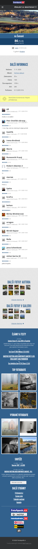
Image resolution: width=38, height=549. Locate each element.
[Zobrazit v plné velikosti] (19, 21)
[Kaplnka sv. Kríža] (11, 311)
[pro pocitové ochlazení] (5, 293)
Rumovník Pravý (14, 157)
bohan (9, 205)
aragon (9, 222)
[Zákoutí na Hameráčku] (5, 311)
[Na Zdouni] (28, 311)
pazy (16, 48)
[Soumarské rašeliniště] (5, 316)
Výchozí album (19, 73)
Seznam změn (19, 496)
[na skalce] (22, 293)
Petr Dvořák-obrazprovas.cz (16, 121)
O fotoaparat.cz (19, 493)
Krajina (22, 52)
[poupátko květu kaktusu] (16, 287)
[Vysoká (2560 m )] (22, 311)
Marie (9, 149)
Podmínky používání (19, 499)
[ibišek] (28, 287)
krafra (9, 197)
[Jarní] (11, 316)
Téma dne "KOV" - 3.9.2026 (18, 465)
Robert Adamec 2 (14, 166)
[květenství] (5, 287)
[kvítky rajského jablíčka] (11, 293)
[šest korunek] (11, 287)
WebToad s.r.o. (26, 543)
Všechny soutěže (17, 482)
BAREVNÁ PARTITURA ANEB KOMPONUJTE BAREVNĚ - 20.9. (18, 471)
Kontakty (19, 502)
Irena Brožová (13, 140)
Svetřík (9, 132)
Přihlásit (18, 7)
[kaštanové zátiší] (16, 293)
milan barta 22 (13, 256)
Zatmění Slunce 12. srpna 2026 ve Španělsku (19, 341)
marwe (9, 177)
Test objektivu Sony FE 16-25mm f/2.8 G (19, 363)
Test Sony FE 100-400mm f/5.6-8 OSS (19, 351)
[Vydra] (16, 316)
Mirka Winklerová (15, 214)
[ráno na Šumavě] (22, 287)
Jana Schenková (13, 248)
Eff (7, 109)
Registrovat (30, 7)
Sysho (9, 188)
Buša (8, 239)
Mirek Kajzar (12, 231)
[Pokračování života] (16, 311)
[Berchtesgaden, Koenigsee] (22, 316)
